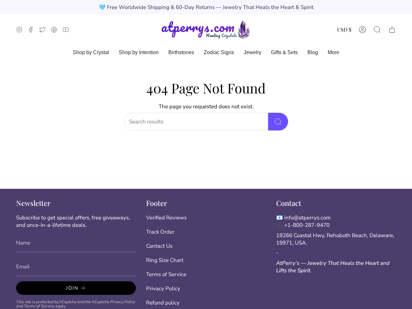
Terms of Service (39, 306)
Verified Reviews (166, 217)
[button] (377, 29)
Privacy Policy (122, 301)
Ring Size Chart (164, 260)
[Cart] (392, 29)
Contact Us (159, 246)
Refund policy (163, 302)
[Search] (278, 121)
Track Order (160, 232)
